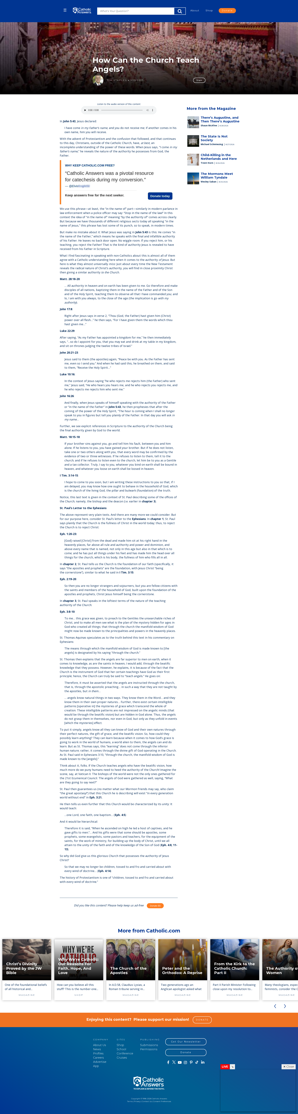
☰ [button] (65, 10)
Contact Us (147, 1101)
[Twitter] (174, 1062)
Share (199, 80)
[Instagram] (185, 1062)
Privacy (137, 1101)
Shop (209, 10)
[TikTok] (197, 1062)
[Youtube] (180, 1062)
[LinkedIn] (203, 1062)
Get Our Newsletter (186, 1041)
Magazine (101, 52)
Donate (227, 10)
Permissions (148, 1049)
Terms (130, 1101)
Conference (125, 1053)
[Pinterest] (191, 1062)
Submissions (149, 1045)
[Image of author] (98, 80)
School (121, 1049)
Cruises (122, 1057)
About (194, 10)
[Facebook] (168, 1062)
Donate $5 (155, 905)
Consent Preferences (162, 1101)
